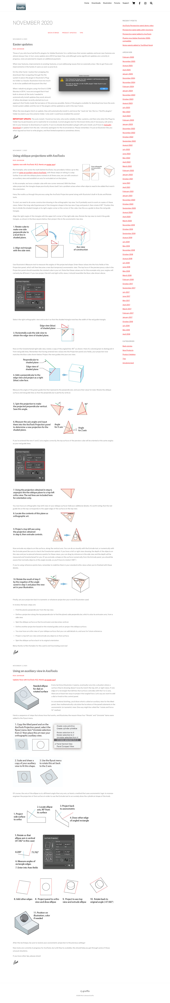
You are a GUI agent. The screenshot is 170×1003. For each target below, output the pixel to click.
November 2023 (129, 95)
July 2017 (126, 292)
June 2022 (127, 154)
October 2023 (128, 99)
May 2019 (126, 246)
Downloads (96, 3)
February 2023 (128, 120)
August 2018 (127, 259)
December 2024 (129, 78)
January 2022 (128, 175)
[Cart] (133, 3)
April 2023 (127, 116)
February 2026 (128, 57)
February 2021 (128, 191)
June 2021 (126, 183)
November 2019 (129, 225)
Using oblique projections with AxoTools (39, 155)
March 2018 (127, 275)
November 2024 (129, 82)
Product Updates (69, 33)
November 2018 (129, 250)
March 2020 (127, 221)
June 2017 (126, 296)
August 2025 (128, 66)
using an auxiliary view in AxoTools (32, 173)
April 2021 (126, 187)
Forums (117, 3)
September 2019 (129, 233)
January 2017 (127, 317)
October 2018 (128, 254)
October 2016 (128, 322)
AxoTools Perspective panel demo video (138, 26)
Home (86, 3)
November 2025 (129, 61)
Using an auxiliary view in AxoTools (35, 671)
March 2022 (127, 166)
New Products (128, 350)
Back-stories (53, 33)
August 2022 (128, 145)
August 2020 (128, 212)
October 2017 (128, 284)
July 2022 (126, 149)
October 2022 (128, 137)
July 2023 (126, 107)
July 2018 (126, 263)
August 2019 (127, 238)
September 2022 (129, 141)
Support (126, 3)
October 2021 (128, 179)
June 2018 (126, 267)
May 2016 (126, 330)
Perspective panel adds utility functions (138, 30)
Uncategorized (128, 363)
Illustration (107, 3)
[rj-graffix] (21, 9)
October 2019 (128, 229)
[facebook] (139, 3)
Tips (81, 33)
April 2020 (127, 217)
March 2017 (127, 309)
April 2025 (127, 70)
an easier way (50, 680)
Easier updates (23, 44)
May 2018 (126, 271)
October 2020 (128, 204)
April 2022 (127, 162)
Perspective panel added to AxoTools (137, 34)
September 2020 (129, 208)
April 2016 (126, 334)
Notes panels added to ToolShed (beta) (138, 45)
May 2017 (126, 300)
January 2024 (128, 91)
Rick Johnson (18, 49)
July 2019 (126, 242)
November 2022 (129, 133)
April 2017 (126, 305)
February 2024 (128, 86)
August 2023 (128, 103)
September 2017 (129, 288)
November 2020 (129, 200)
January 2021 (127, 196)
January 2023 (128, 124)
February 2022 (128, 170)
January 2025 (128, 74)
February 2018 (128, 279)
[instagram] (145, 3)
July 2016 (126, 326)
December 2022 (129, 129)
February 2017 (128, 313)
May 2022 (126, 158)
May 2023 (126, 112)
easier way (51, 164)
